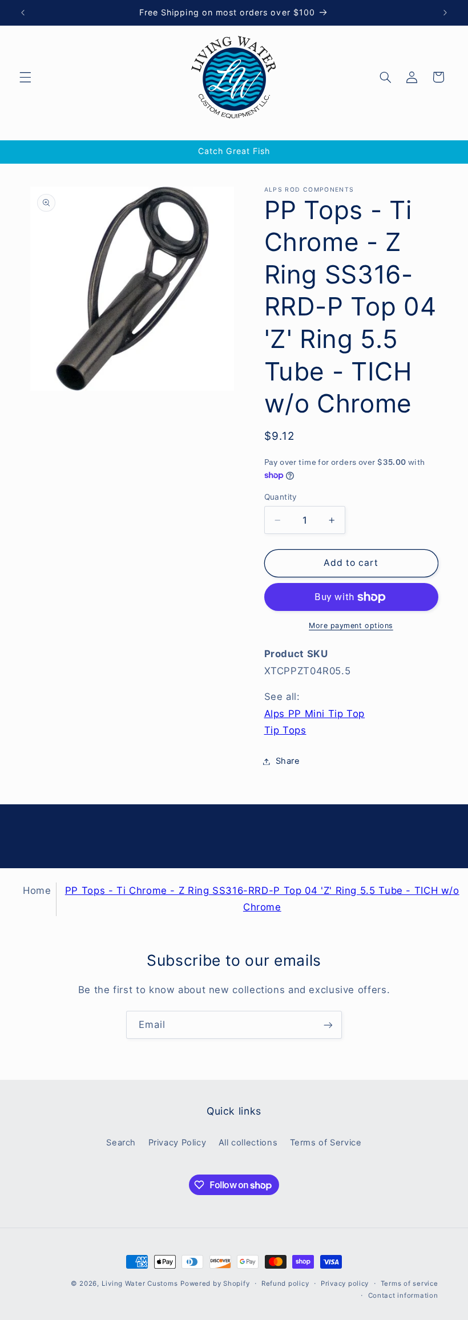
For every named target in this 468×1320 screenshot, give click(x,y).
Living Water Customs (140, 1283)
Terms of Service (326, 1142)
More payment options (351, 625)
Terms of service (409, 1283)
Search (121, 1142)
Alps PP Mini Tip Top (314, 713)
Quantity (280, 496)
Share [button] (288, 761)
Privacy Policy (177, 1142)
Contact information (403, 1295)
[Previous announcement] (22, 12)
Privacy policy (345, 1283)
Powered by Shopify (214, 1283)
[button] (25, 77)
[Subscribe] (328, 1025)
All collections (248, 1142)
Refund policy (285, 1283)
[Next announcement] (445, 12)
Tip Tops (285, 730)
